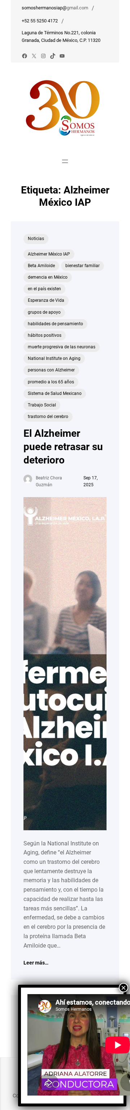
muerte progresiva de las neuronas (61, 346)
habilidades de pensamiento (55, 323)
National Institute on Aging (54, 358)
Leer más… (35, 963)
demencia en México (48, 277)
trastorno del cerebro (48, 416)
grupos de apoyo (44, 312)
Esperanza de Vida (46, 300)
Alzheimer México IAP (49, 254)
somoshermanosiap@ (44, 7)
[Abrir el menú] (65, 161)
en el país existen (44, 288)
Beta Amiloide (41, 265)
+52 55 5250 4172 (40, 20)
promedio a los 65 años (51, 381)
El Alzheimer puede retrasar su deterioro (63, 446)
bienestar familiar (82, 265)
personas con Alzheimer (51, 370)
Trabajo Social (42, 405)
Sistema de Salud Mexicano (55, 393)
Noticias (36, 238)
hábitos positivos (44, 335)
